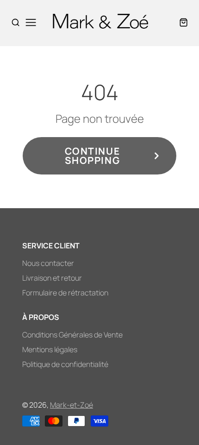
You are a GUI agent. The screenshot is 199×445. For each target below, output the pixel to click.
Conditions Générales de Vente (72, 335)
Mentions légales (49, 349)
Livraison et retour (52, 278)
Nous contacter (48, 263)
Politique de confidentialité (65, 364)
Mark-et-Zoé (71, 405)
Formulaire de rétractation (65, 293)
